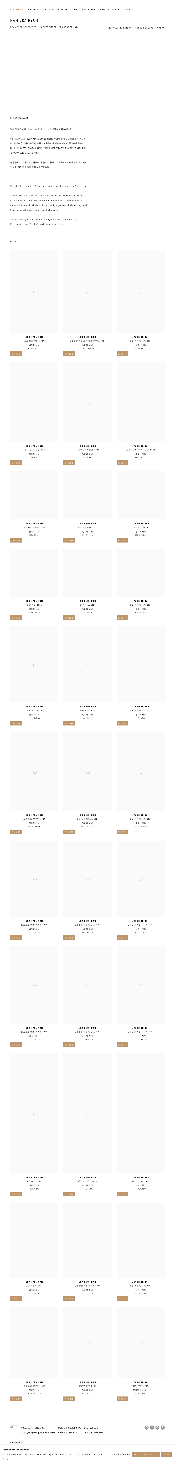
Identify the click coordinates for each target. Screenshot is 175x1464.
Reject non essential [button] (146, 1454)
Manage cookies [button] (120, 1454)
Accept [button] (167, 1454)
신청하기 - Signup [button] (69, 747)
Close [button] (116, 694)
